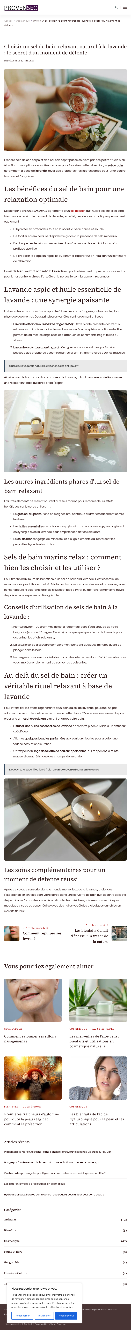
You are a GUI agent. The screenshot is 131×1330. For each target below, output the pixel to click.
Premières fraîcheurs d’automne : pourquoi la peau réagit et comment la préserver (32, 1119)
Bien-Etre (11, 1106)
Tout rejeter (44, 1316)
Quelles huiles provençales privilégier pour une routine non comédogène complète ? (55, 1173)
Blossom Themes (107, 1309)
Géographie (11, 1262)
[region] (44, 1303)
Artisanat (10, 1219)
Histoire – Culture (15, 1273)
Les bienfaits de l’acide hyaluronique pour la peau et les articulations (96, 1119)
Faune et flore (103, 1028)
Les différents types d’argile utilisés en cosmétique (34, 1183)
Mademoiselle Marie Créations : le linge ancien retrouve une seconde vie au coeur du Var (57, 1151)
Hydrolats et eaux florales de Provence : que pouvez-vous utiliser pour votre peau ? (54, 1194)
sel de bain (77, 210)
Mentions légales (13, 1324)
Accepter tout (66, 1316)
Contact (28, 1324)
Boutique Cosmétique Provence (50, 1324)
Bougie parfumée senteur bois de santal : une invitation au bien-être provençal (51, 1162)
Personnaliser (22, 1316)
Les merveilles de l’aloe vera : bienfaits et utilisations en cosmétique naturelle (94, 1041)
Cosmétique (13, 1028)
